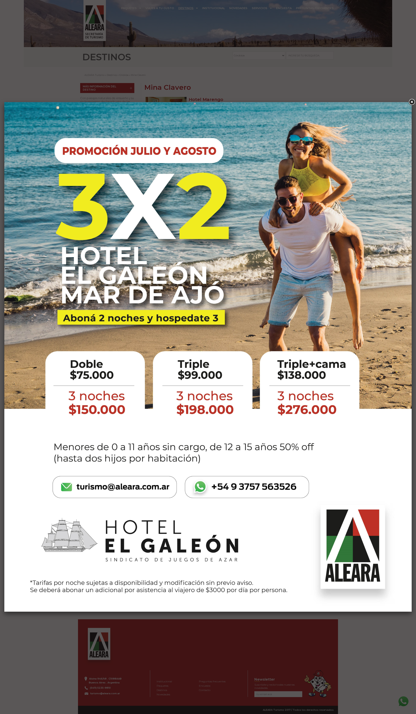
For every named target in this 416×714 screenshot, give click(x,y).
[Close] (412, 102)
